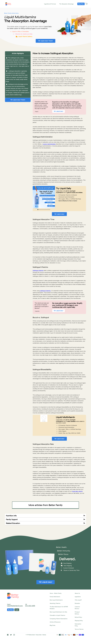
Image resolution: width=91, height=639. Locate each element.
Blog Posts (52, 625)
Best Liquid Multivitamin (56, 600)
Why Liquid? (78, 600)
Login (16, 609)
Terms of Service (79, 629)
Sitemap (44, 634)
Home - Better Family (55, 593)
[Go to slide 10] (46, 209)
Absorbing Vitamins (55, 603)
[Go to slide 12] (48, 209)
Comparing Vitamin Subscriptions (58, 618)
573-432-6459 (30, 606)
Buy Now (10, 609)
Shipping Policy (79, 620)
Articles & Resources (55, 622)
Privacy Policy (39, 634)
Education (77, 603)
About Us (77, 593)
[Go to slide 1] (37, 209)
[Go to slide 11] (47, 209)
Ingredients (78, 596)
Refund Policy (78, 617)
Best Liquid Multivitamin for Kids (58, 612)
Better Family (32, 634)
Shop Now (81, 4)
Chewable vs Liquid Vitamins (57, 615)
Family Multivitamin (55, 596)
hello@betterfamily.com (15, 606)
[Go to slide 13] (49, 209)
